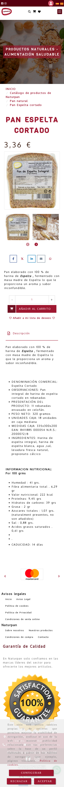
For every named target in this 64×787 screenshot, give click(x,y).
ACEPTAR (45, 781)
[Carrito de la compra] (34, 12)
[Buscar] (29, 12)
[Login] (39, 12)
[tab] (32, 333)
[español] (57, 3)
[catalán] (61, 3)
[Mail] (42, 258)
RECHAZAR (18, 781)
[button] (59, 11)
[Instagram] (5, 3)
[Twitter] (23, 258)
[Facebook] (2, 3)
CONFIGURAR (31, 772)
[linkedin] (32, 258)
